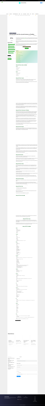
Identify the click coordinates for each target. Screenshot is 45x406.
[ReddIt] (25, 322)
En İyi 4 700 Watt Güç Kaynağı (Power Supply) (26, 341)
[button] (42, 2)
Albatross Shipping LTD (26, 397)
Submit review (18, 376)
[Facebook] (38, 0)
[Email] (26, 322)
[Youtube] (42, 0)
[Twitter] (41, 0)
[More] (30, 322)
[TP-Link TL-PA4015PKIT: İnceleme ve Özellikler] (11, 337)
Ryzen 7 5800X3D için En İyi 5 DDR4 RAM (33, 341)
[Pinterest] (21, 322)
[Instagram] (39, 0)
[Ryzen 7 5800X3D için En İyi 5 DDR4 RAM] (33, 337)
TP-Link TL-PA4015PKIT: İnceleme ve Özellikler (11, 341)
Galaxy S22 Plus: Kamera (18, 56)
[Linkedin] (40, 0)
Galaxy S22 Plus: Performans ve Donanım (19, 55)
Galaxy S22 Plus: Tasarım (18, 54)
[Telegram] (27, 322)
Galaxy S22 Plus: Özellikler (18, 62)
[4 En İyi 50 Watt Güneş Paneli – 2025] (18, 337)
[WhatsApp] (23, 322)
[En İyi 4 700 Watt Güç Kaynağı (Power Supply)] (26, 337)
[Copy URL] (29, 322)
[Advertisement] (22, 8)
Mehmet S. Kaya (35, 35)
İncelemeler (9, 359)
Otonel (25, 396)
